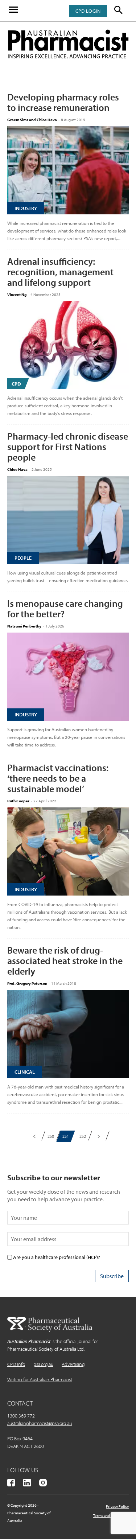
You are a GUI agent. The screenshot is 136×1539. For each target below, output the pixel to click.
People (23, 558)
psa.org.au (43, 1364)
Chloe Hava (17, 469)
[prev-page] (35, 1136)
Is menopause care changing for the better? (65, 608)
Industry (26, 208)
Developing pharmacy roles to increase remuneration (63, 102)
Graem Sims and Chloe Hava (32, 119)
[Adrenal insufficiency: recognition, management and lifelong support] (68, 345)
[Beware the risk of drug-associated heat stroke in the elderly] (68, 1034)
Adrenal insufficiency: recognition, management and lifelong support (60, 271)
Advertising (73, 1364)
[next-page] (99, 1136)
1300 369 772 (21, 1415)
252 (82, 1136)
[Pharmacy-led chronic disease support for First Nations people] (68, 520)
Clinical (25, 1072)
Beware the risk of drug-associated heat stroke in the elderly (65, 960)
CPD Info (16, 1364)
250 (51, 1136)
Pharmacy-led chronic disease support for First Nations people (67, 446)
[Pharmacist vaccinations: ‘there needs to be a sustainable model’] (68, 851)
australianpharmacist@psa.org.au (39, 1423)
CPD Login (88, 11)
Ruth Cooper (18, 800)
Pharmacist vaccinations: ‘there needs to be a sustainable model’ (57, 778)
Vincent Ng (16, 294)
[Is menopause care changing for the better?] (68, 677)
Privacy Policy (117, 1506)
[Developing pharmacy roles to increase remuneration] (68, 170)
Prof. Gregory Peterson (27, 983)
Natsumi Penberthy (24, 626)
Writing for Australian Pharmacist (39, 1379)
